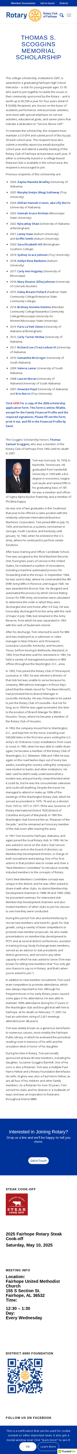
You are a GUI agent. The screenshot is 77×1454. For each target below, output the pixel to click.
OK (28, 1446)
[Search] (59, 15)
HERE (16, 403)
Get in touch (47, 3)
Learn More (48, 1446)
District (64, 3)
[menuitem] (23, 3)
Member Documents (23, 3)
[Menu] (69, 15)
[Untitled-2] (32, 15)
